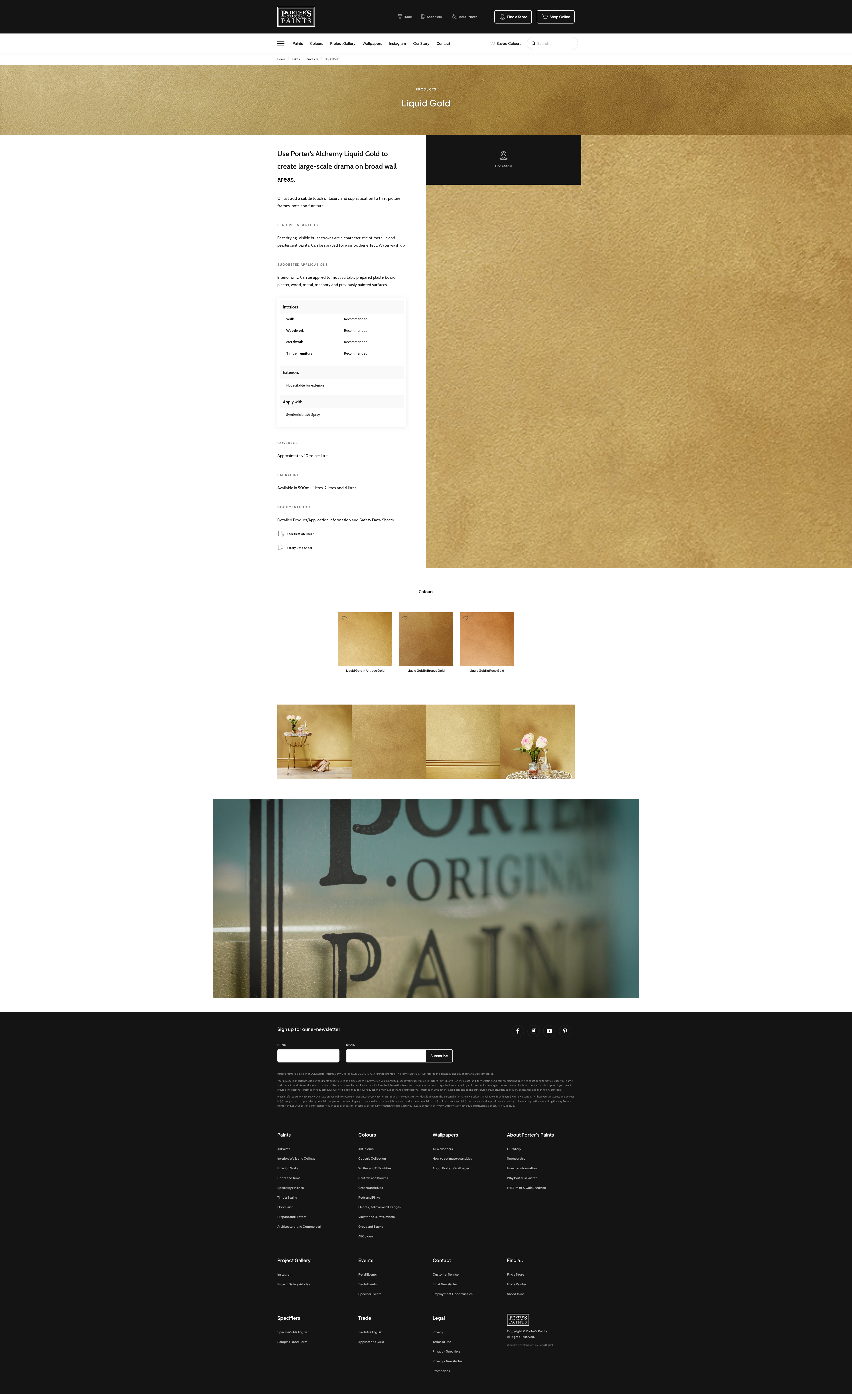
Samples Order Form (292, 1342)
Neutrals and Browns (373, 1178)
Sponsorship (516, 1158)
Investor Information (522, 1168)
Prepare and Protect (292, 1217)
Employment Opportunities (453, 1294)
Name (281, 1044)
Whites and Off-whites (374, 1168)
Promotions (441, 1371)
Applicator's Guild (371, 1342)
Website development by (530, 1344)
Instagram (397, 43)
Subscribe (439, 1055)
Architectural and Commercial (299, 1226)
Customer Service (446, 1274)
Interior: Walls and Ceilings (296, 1158)
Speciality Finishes (290, 1188)
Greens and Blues (370, 1188)
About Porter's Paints (530, 1135)
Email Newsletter (445, 1284)
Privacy (438, 1332)
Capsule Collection (372, 1158)
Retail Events (367, 1274)
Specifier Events (369, 1294)
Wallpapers (372, 43)
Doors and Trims (288, 1178)
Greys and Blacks (370, 1226)
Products (312, 59)
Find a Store (515, 1274)
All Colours (366, 1149)
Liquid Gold (332, 59)
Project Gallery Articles (293, 1284)
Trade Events (367, 1284)
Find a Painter (516, 1284)
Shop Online (516, 1294)
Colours (316, 43)
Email (350, 1044)
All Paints (283, 1149)
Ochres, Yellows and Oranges (379, 1207)
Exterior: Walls (287, 1168)
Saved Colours (509, 43)
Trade (364, 1318)
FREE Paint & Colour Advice (526, 1188)
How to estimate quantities (452, 1158)
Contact (443, 43)
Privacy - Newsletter (447, 1361)
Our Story (421, 43)
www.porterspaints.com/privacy (363, 1096)
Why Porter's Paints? (522, 1178)
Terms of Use (442, 1342)
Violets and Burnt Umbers (376, 1217)
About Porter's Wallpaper (451, 1168)
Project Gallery (342, 43)
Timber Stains (287, 1197)
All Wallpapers (443, 1149)
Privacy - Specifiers (446, 1351)
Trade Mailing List (370, 1332)
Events (365, 1260)
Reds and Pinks (369, 1197)
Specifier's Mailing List (293, 1332)
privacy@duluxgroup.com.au (473, 1105)
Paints (298, 43)
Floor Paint (285, 1207)
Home (281, 59)
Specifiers (288, 1318)
